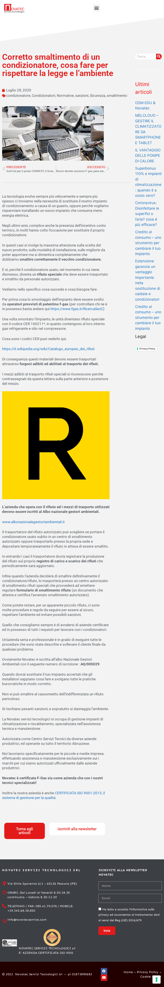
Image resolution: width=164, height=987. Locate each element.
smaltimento (117, 95)
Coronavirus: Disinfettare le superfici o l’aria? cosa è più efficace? (147, 214)
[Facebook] (104, 971)
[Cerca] (159, 56)
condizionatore (18, 95)
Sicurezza (97, 95)
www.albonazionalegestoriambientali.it (33, 522)
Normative (65, 95)
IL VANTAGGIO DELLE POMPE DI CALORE (148, 155)
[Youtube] (104, 977)
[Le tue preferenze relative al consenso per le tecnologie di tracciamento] (156, 979)
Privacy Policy (147, 348)
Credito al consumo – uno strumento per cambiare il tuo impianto (148, 243)
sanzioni (81, 95)
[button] (96, 8)
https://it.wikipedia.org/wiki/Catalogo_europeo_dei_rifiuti (48, 349)
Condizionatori (43, 95)
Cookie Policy (150, 976)
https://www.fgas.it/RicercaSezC (76, 309)
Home (128, 972)
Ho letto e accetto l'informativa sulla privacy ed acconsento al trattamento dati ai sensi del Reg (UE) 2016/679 (129, 915)
